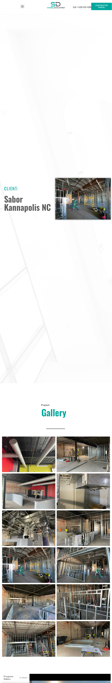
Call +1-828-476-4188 (82, 7)
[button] (22, 6)
